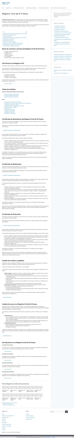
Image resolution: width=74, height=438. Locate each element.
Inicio (3, 7)
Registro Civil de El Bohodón (8, 403)
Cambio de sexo (8, 108)
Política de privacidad (6, 426)
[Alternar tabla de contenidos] (26, 32)
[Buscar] (66, 412)
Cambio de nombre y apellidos (9, 41)
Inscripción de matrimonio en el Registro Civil (63, 56)
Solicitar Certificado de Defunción (11, 96)
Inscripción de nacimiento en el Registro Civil (63, 54)
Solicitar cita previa (8, 83)
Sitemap (3, 429)
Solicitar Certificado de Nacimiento (12, 94)
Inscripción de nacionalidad (10, 113)
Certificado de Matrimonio (31, 7)
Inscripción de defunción (9, 112)
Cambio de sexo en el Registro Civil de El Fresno (13, 43)
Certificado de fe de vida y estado (11, 104)
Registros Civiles (5, 417)
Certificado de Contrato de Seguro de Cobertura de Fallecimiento (18, 103)
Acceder (27, 414)
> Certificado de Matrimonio (59, 27)
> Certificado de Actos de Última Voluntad (62, 32)
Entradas (4, 419)
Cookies (3, 427)
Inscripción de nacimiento (10, 109)
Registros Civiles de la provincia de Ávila (10, 402)
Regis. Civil (6, 3)
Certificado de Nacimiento (18, 7)
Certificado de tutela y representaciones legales (14, 105)
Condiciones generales (6, 424)
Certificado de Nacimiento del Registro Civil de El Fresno (14, 37)
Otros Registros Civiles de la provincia (11, 45)
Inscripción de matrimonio (10, 110)
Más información (7, 297)
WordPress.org (29, 419)
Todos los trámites (7, 36)
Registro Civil (8, 7)
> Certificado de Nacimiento (59, 26)
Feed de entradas (29, 415)
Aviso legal (4, 422)
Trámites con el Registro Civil (8, 415)
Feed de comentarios (30, 417)
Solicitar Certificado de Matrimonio (12, 95)
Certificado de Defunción (44, 7)
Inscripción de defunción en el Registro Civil (62, 57)
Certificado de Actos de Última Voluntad (13, 102)
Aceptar (53, 437)
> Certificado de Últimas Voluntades (61, 31)
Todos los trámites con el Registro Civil (58, 7)
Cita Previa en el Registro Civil (9, 34)
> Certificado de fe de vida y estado (61, 37)
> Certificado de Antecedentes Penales (62, 42)
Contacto (4, 420)
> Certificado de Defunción (59, 29)
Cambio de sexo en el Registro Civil (61, 73)
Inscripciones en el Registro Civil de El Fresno (13, 44)
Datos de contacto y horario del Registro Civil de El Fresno (15, 33)
